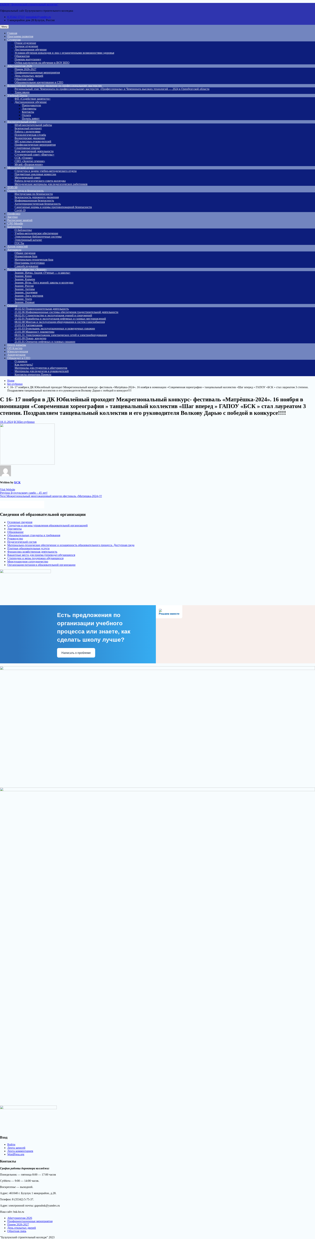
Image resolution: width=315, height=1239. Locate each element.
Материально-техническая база (34, 259)
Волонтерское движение (30, 138)
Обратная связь (24, 79)
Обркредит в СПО (18, 358)
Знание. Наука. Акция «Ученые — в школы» (42, 272)
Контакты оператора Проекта (33, 374)
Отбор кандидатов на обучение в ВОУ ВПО (42, 62)
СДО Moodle (15, 223)
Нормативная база (26, 256)
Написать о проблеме (76, 652)
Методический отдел (20, 167)
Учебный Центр (17, 95)
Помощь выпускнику (28, 59)
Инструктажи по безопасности (34, 193)
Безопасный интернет (28, 128)
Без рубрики (27, 421)
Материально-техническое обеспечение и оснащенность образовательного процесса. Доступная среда (70, 545)
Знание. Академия (26, 292)
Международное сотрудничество (27, 561)
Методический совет (27, 177)
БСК (16, 421)
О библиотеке (23, 230)
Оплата (26, 115)
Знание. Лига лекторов (29, 295)
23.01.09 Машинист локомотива (34, 331)
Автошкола (14, 249)
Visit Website (7, 489)
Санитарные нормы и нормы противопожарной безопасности (53, 207)
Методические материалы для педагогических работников (51, 184)
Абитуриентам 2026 (19, 65)
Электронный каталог (28, 239)
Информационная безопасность (34, 200)
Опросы (12, 305)
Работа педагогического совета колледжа (40, 180)
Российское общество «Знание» (27, 269)
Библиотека (14, 226)
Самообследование (26, 266)
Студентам (14, 39)
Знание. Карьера (25, 279)
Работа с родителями (27, 131)
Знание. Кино (23, 276)
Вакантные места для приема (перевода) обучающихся (41, 555)
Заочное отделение (26, 46)
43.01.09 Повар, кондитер (30, 338)
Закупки (12, 216)
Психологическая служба (30, 134)
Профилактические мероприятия (35, 144)
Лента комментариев (20, 1151)
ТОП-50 (12, 187)
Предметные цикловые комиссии (35, 174)
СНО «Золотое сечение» (30, 161)
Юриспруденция (17, 351)
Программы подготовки (30, 262)
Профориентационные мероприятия (37, 72)
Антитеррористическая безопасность (38, 203)
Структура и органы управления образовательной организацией (47, 525)
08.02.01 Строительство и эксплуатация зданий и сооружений (53, 315)
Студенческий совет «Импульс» (34, 154)
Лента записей (16, 1147)
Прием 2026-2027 (25, 69)
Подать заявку (31, 118)
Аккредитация (16, 354)
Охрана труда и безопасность (25, 190)
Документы (29, 108)
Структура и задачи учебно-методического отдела (46, 170)
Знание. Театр (23, 298)
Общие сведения (25, 253)
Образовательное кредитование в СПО (39, 82)
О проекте (21, 361)
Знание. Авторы (25, 289)
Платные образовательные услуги (28, 548)
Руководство (15, 538)
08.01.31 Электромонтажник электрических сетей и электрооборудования (61, 335)
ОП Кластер (14, 348)
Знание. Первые (25, 302)
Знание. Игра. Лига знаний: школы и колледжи (44, 282)
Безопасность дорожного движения (37, 197)
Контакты (28, 111)
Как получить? (24, 364)
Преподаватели (31, 105)
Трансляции (22, 92)
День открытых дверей (29, 75)
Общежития (22, 56)
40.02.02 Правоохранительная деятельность (42, 308)
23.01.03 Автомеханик (28, 325)
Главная (12, 33)
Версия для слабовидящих (25, 504)
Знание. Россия (24, 285)
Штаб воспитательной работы (33, 125)
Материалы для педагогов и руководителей (42, 371)
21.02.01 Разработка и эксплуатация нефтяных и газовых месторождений (60, 318)
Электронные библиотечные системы (38, 236)
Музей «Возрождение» (29, 164)
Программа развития (20, 36)
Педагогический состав (22, 541)
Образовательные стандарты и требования (33, 535)
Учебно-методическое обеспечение (36, 233)
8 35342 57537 (16, 16)
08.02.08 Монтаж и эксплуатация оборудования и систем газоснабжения (60, 321)
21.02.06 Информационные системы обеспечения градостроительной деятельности (66, 312)
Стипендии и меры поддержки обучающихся (35, 558)
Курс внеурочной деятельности (34, 151)
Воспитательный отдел (21, 121)
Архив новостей (17, 246)
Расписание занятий (19, 220)
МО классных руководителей (33, 141)
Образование (15, 532)
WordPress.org (15, 1154)
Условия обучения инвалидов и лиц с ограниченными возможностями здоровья (64, 52)
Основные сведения (19, 522)
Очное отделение (25, 42)
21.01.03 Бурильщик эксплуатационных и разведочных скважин (55, 328)
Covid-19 (20, 210)
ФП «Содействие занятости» (32, 98)
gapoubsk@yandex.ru (38, 16)
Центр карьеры (16, 344)
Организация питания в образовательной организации (41, 564)
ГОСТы (19, 243)
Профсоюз (13, 213)
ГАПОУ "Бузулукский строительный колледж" (29, 4)
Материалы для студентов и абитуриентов (41, 367)
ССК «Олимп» (24, 157)
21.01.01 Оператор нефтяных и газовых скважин (45, 341)
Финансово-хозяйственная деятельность (32, 551)
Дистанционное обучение (31, 49)
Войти (11, 1144)
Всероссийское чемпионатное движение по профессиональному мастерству (54, 85)
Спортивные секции (27, 148)
